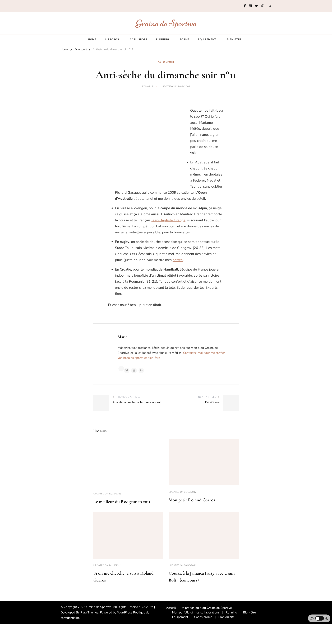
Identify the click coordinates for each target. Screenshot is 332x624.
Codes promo (203, 617)
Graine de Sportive (166, 23)
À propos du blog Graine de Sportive (207, 608)
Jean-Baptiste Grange (168, 220)
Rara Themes (89, 612)
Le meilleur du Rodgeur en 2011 (121, 501)
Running (162, 39)
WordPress (124, 612)
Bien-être (234, 39)
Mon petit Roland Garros (192, 500)
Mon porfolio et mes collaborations (196, 612)
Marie (149, 86)
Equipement (207, 39)
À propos (112, 39)
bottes (178, 260)
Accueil (171, 608)
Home (92, 39)
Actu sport (138, 39)
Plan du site (226, 617)
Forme (185, 39)
